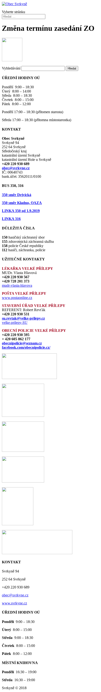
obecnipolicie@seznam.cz (22, 343)
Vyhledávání (11, 68)
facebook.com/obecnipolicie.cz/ (26, 347)
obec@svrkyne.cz (16, 168)
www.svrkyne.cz (14, 603)
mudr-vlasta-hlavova (17, 285)
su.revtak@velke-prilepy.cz (23, 318)
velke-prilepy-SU (14, 323)
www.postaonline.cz (17, 298)
